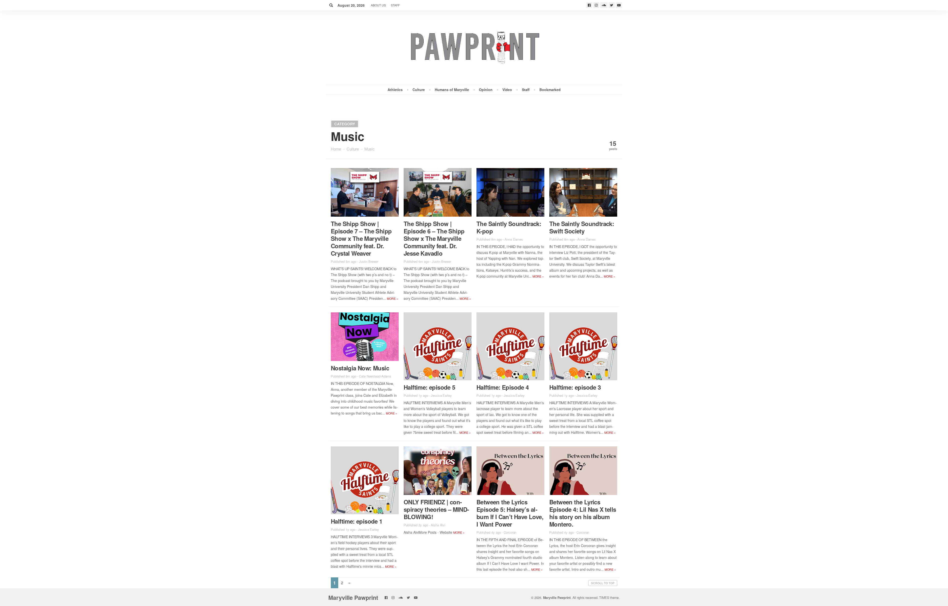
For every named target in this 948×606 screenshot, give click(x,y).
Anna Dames (514, 239)
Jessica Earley (441, 395)
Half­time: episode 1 (356, 521)
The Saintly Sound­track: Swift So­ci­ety (581, 227)
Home (336, 149)
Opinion (486, 89)
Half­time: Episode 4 (502, 387)
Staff (395, 5)
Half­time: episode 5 (429, 387)
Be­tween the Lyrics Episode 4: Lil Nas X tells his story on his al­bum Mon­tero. (582, 513)
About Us (378, 5)
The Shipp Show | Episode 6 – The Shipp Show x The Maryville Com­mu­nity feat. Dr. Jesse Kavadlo (434, 238)
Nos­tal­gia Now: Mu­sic (360, 368)
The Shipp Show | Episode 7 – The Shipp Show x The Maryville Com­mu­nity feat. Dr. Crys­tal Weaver (361, 238)
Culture (419, 89)
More (392, 298)
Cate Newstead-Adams (375, 376)
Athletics (395, 89)
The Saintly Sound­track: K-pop (508, 227)
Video (507, 89)
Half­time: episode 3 (575, 387)
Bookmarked (550, 89)
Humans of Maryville (452, 89)
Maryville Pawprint (353, 597)
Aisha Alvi (438, 525)
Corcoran (510, 532)
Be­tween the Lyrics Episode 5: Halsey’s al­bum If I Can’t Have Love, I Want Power (509, 513)
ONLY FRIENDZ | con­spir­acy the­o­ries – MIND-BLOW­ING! (436, 509)
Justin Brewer (368, 261)
